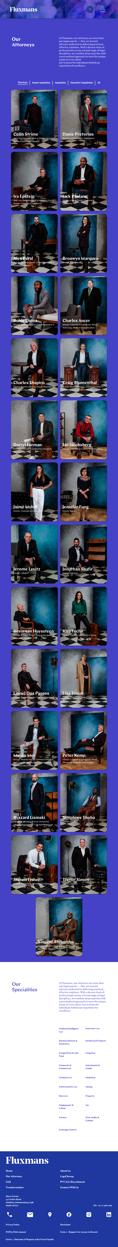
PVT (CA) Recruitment (72, 1182)
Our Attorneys (14, 1176)
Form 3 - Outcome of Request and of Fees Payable (30, 1239)
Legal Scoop (67, 1176)
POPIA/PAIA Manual (16, 1232)
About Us (65, 1171)
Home (9, 1171)
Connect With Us (69, 1187)
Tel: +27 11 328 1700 (102, 1206)
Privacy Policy (13, 1225)
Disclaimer (65, 1225)
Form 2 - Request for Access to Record (78, 1232)
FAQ (8, 1182)
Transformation (15, 1187)
